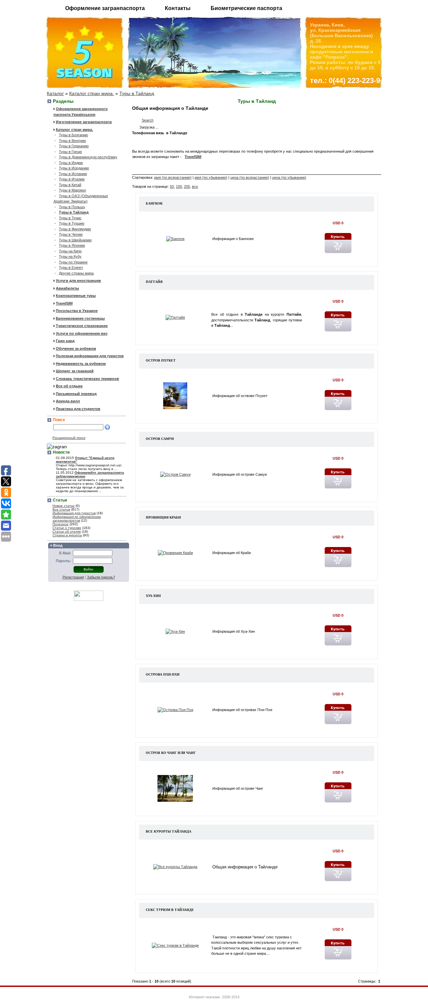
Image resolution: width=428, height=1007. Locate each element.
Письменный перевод (76, 394)
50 (172, 186)
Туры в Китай (70, 185)
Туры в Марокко (72, 190)
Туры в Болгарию (73, 135)
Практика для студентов (78, 409)
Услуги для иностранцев (78, 281)
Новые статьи (63, 506)
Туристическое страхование (82, 326)
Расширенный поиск (68, 438)
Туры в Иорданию (74, 168)
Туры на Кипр (70, 251)
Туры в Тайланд (136, 93)
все (195, 186)
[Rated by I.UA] (88, 599)
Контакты (178, 8)
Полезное (60, 524)
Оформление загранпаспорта (105, 8)
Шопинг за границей (75, 371)
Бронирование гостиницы (80, 318)
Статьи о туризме (66, 528)
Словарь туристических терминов (87, 379)
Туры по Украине (73, 262)
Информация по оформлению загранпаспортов (76, 518)
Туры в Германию (74, 146)
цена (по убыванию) (289, 177)
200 (187, 186)
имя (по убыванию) (211, 177)
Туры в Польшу (72, 207)
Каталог (55, 93)
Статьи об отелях (66, 531)
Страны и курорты (67, 535)
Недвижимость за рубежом (81, 364)
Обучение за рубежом (76, 348)
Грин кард (65, 341)
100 (179, 186)
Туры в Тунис (70, 218)
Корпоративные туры (76, 296)
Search (147, 120)
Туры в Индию (71, 163)
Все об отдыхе (69, 386)
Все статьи (61, 509)
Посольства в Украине (77, 311)
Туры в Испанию (73, 174)
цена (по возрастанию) (249, 177)
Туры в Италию (72, 179)
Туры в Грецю (70, 152)
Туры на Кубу (70, 256)
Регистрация (73, 577)
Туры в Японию (72, 245)
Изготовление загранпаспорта (84, 122)
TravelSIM (64, 303)
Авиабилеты (67, 288)
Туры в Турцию (71, 223)
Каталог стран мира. (91, 93)
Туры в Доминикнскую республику (88, 157)
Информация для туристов (74, 513)
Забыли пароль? (101, 577)
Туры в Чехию (71, 234)
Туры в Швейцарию (75, 240)
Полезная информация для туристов (90, 356)
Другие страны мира (76, 273)
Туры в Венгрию (72, 141)
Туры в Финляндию (75, 229)
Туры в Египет (71, 267)
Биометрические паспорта (246, 8)
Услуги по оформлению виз (81, 333)
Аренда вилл (68, 401)
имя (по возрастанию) (173, 177)
